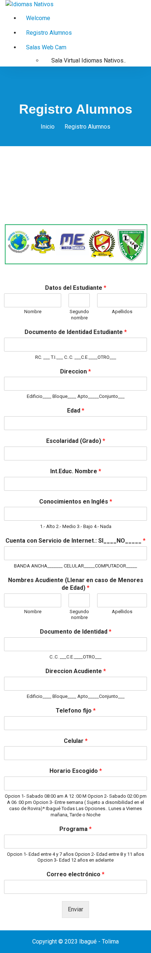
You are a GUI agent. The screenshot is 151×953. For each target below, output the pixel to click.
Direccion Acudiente (75, 671)
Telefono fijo (76, 710)
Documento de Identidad (75, 631)
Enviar (75, 909)
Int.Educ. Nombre (75, 471)
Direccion (75, 371)
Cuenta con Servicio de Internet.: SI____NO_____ (75, 540)
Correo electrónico (75, 874)
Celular (76, 740)
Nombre (32, 311)
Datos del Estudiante (75, 287)
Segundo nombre (79, 314)
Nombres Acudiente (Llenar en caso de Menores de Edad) (75, 584)
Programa (75, 828)
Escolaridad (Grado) (75, 440)
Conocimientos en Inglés (75, 501)
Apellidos (122, 311)
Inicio (48, 126)
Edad (75, 410)
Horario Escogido (75, 770)
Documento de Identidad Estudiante (76, 332)
